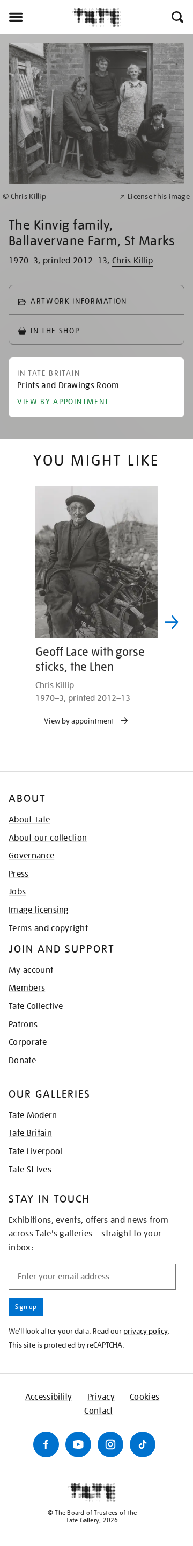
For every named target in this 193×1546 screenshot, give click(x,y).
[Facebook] (46, 1444)
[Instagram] (110, 1444)
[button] (177, 17)
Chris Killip (132, 260)
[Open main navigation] (36, 17)
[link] (56, 196)
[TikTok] (142, 1444)
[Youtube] (78, 1444)
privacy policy (145, 1331)
